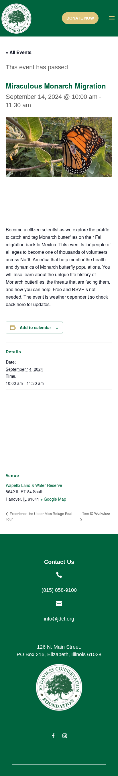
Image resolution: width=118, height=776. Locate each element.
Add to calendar (35, 327)
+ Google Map (53, 499)
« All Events (19, 52)
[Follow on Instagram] (64, 735)
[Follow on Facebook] (53, 735)
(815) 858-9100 (59, 590)
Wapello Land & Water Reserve (34, 485)
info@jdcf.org (59, 619)
